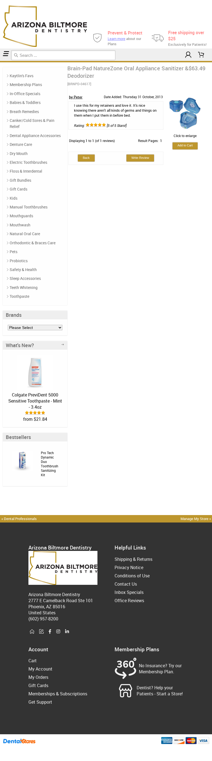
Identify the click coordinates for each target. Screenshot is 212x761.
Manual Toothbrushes (28, 207)
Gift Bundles (20, 180)
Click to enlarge (185, 135)
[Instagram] (58, 632)
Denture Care (21, 144)
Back (86, 157)
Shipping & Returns (133, 559)
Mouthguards (21, 215)
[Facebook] (50, 632)
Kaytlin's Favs (21, 75)
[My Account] (188, 54)
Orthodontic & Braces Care (32, 242)
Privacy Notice (129, 567)
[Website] (32, 632)
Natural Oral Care (25, 233)
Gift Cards (18, 189)
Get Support (40, 702)
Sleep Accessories (25, 278)
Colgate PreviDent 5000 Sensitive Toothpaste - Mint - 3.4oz (35, 401)
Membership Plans (26, 84)
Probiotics (19, 260)
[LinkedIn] (67, 632)
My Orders (38, 677)
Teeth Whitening (24, 287)
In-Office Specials (25, 93)
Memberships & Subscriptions (57, 694)
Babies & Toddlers (25, 102)
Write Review (140, 157)
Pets (13, 251)
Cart (32, 661)
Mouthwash (20, 224)
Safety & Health (23, 269)
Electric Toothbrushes (28, 162)
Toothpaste (19, 296)
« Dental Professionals (19, 518)
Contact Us (126, 584)
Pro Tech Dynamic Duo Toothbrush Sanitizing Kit (49, 464)
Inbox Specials (129, 592)
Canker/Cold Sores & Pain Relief (32, 123)
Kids (13, 198)
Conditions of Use (132, 576)
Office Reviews (129, 600)
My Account (40, 669)
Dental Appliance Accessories (35, 135)
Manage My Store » (196, 518)
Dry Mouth (19, 153)
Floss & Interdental (26, 171)
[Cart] (201, 54)
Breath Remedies (24, 111)
